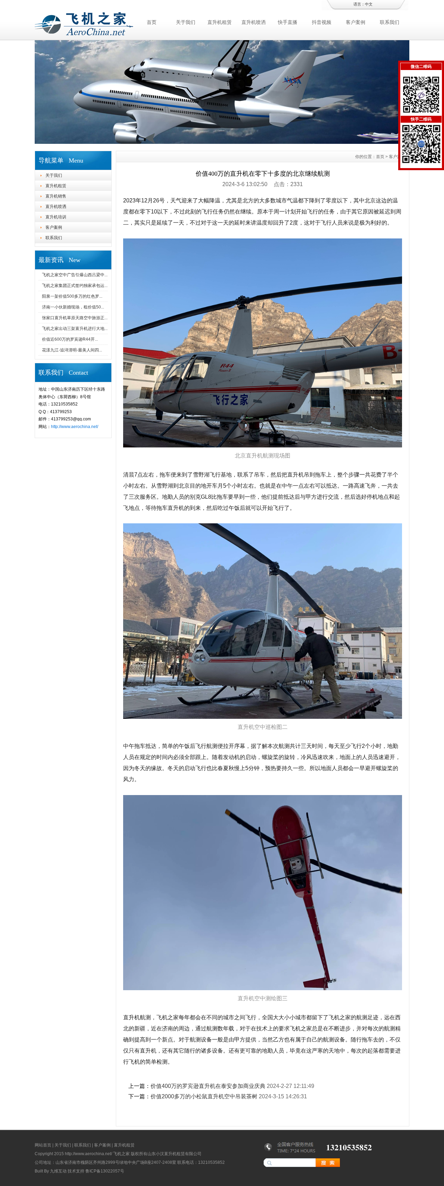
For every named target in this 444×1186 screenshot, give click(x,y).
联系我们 (389, 22)
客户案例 (355, 22)
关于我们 (185, 22)
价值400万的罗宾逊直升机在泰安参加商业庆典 (208, 1086)
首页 (151, 22)
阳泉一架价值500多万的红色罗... (72, 296)
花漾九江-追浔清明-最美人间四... (72, 350)
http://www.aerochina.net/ (74, 426)
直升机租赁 (219, 22)
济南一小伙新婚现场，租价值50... (73, 307)
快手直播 (287, 22)
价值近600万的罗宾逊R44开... (70, 339)
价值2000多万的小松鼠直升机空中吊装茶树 (204, 1096)
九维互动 (58, 1171)
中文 (369, 4)
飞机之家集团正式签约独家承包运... (75, 285)
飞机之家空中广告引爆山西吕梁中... (75, 274)
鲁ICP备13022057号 (104, 1171)
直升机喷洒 (253, 22)
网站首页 (43, 1145)
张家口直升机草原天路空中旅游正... (75, 317)
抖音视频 (321, 22)
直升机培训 (55, 217)
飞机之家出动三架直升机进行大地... (75, 328)
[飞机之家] (222, 142)
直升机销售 (55, 196)
